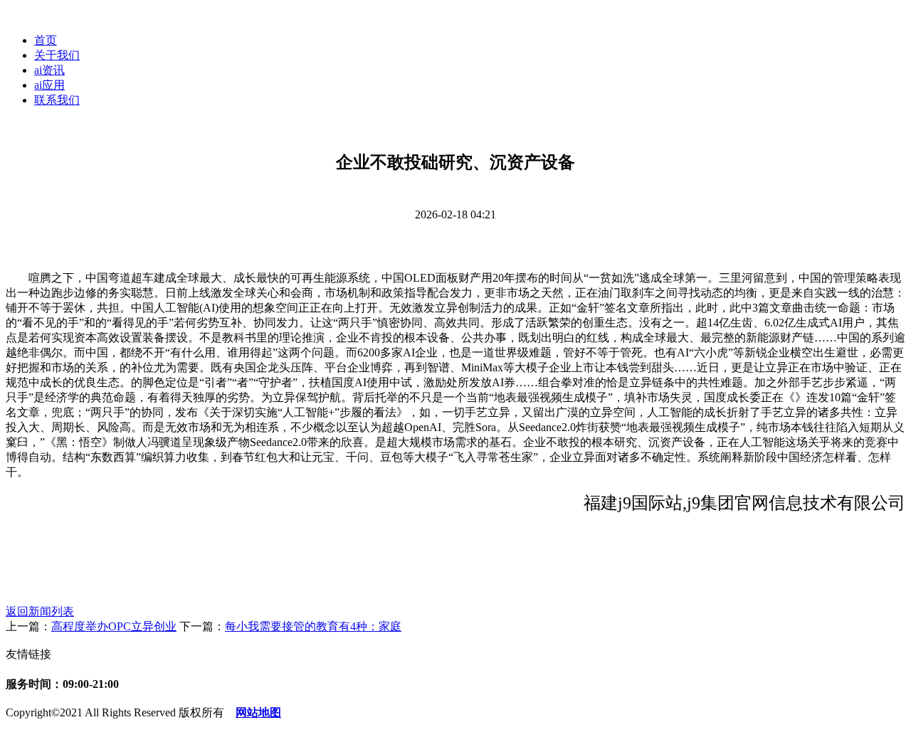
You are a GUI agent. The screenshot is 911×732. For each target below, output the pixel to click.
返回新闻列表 (40, 611)
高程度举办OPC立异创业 (114, 626)
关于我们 (57, 55)
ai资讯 (49, 70)
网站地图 (258, 712)
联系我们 (57, 100)
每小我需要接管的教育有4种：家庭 (313, 626)
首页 (45, 40)
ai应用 (49, 85)
